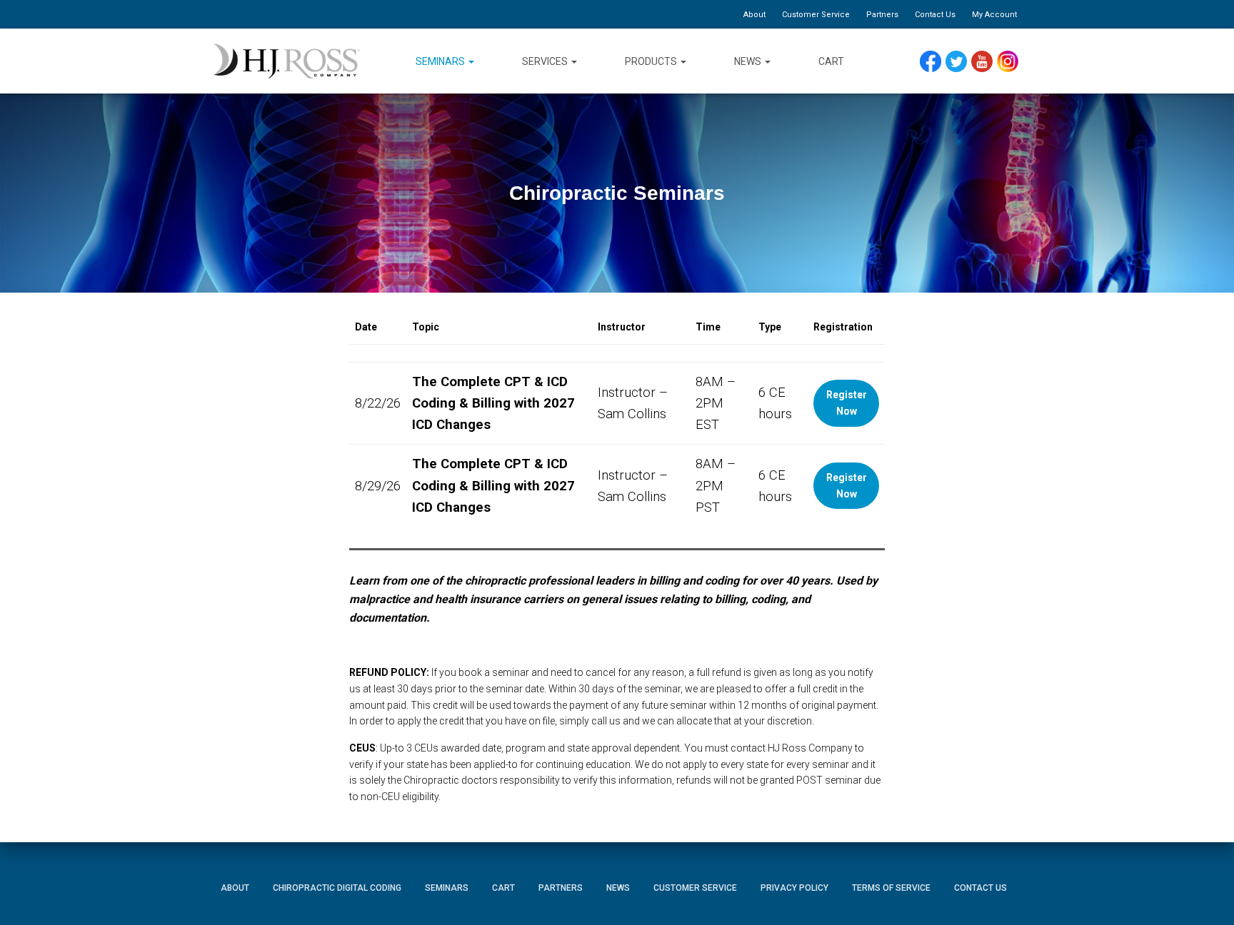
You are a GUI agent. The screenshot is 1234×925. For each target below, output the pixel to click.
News (748, 61)
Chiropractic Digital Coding (337, 888)
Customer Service (816, 14)
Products (652, 61)
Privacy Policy (794, 888)
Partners (882, 14)
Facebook (934, 61)
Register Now (846, 403)
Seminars (441, 61)
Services (546, 61)
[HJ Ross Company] (287, 61)
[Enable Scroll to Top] (1206, 893)
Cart (831, 61)
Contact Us (935, 14)
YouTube (988, 61)
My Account (994, 14)
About (754, 14)
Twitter (962, 61)
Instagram (1012, 61)
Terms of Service (891, 888)
